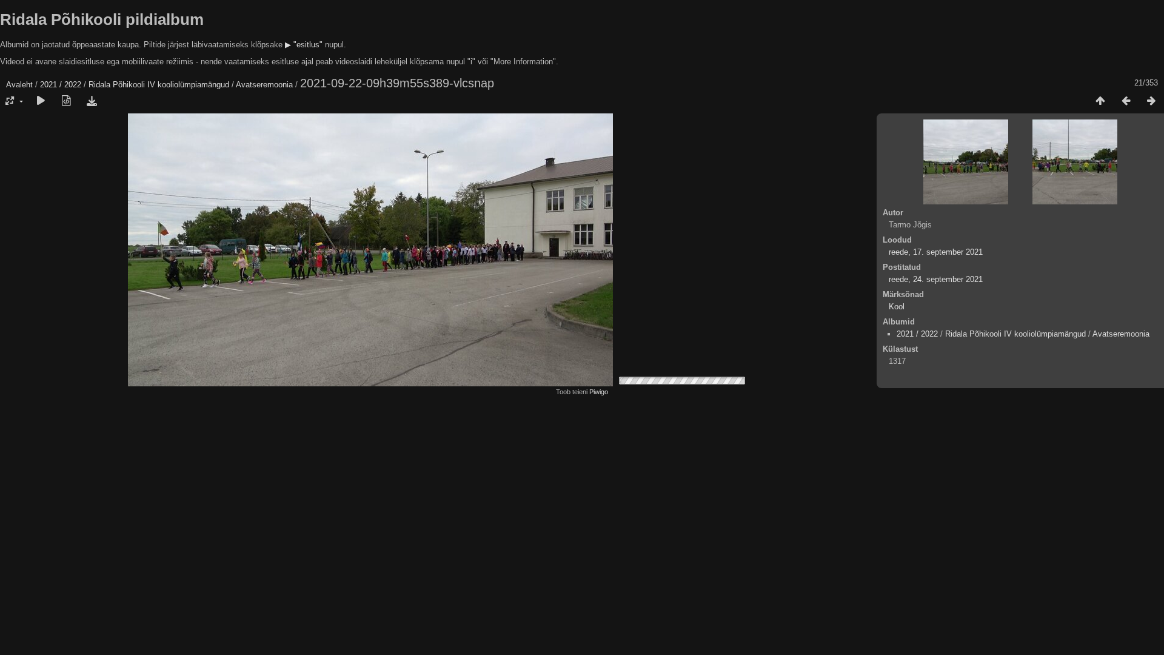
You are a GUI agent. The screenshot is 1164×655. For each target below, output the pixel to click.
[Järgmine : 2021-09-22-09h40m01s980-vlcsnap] (1151, 101)
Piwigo (598, 391)
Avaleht (19, 84)
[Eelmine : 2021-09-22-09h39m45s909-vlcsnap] (1126, 101)
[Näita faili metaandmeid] (66, 101)
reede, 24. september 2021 (936, 279)
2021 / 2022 (60, 84)
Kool (897, 306)
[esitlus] (40, 101)
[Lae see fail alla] (91, 101)
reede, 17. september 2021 (936, 252)
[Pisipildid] (1100, 101)
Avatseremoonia (264, 84)
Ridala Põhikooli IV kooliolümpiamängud (159, 84)
